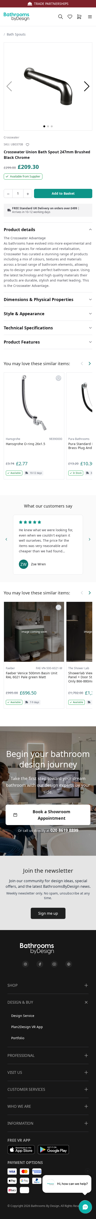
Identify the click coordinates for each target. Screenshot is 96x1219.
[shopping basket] (80, 16)
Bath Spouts (16, 34)
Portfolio (17, 1038)
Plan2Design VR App (27, 1027)
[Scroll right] (89, 363)
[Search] (60, 16)
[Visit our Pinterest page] (68, 964)
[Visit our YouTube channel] (54, 964)
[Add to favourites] (27, 144)
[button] (87, 86)
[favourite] (71, 16)
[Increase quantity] (28, 193)
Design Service (22, 1015)
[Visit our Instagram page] (25, 964)
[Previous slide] (6, 538)
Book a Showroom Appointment (51, 815)
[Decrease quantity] (8, 193)
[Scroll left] (82, 363)
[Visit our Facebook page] (39, 964)
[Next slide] (89, 538)
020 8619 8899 (64, 830)
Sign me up (48, 913)
